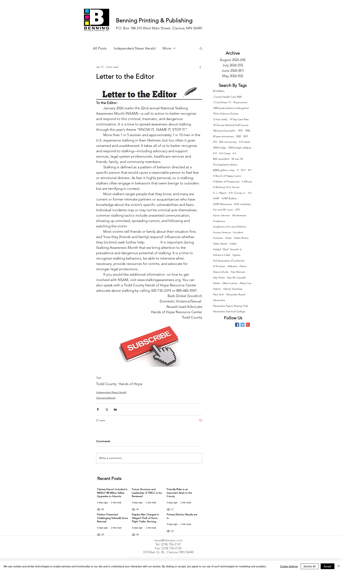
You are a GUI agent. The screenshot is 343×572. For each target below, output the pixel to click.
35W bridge (219, 147)
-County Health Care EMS (227, 96)
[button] (201, 48)
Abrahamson (239, 215)
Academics (219, 221)
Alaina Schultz (220, 271)
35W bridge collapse (239, 147)
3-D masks (244, 141)
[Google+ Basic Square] (248, 325)
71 (238, 170)
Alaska (216, 283)
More (167, 48)
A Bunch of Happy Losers (227, 175)
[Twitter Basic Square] (242, 325)
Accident (238, 232)
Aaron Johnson (221, 215)
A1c (250, 192)
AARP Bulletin (229, 198)
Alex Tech (218, 294)
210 (215, 141)
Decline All (309, 566)
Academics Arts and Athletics (229, 226)
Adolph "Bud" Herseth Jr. (227, 249)
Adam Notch (220, 243)
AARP (216, 198)
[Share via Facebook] (98, 409)
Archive (233, 53)
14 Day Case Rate (239, 119)
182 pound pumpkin (224, 130)
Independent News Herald (134, 48)
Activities (218, 237)
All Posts (100, 48)
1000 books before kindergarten (231, 108)
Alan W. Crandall (236, 277)
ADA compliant (242, 204)
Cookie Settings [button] (289, 566)
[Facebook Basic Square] (237, 325)
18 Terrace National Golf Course (230, 125)
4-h (234, 153)
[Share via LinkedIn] (115, 409)
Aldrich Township (232, 288)
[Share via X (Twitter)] (106, 409)
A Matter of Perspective (226, 181)
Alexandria (219, 300)
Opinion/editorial (105, 397)
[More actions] (200, 67)
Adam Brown (241, 237)
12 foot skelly (220, 119)
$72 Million (219, 91)
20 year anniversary (223, 136)
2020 (238, 136)
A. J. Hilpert (220, 192)
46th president (221, 158)
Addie (233, 243)
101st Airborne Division (225, 113)
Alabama (232, 266)
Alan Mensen (238, 271)
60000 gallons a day (223, 170)
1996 (247, 130)
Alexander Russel (235, 294)
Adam (228, 237)
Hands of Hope (130, 384)
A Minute (247, 181)
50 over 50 (237, 158)
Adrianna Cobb (221, 254)
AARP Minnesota (222, 204)
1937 (240, 130)
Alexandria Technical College (229, 311)
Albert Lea (245, 283)
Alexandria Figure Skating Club (230, 305)
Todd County (106, 384)
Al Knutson (219, 266)
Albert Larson (229, 283)
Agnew (236, 254)
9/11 (243, 170)
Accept (327, 566)
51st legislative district (225, 164)
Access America (222, 232)
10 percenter (240, 102)
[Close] (339, 566)
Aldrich (217, 288)
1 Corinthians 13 (222, 102)
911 (250, 170)
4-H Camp (224, 153)
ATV (237, 209)
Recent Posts (109, 478)
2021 (245, 136)
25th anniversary (228, 141)
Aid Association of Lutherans (229, 260)
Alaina (242, 266)
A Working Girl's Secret (226, 187)
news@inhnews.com (168, 540)
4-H (215, 153)
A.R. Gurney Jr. (237, 192)
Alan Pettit (219, 277)
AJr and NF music (223, 209)
